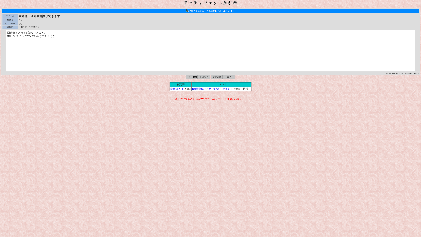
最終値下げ (176, 88)
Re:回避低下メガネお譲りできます (212, 88)
